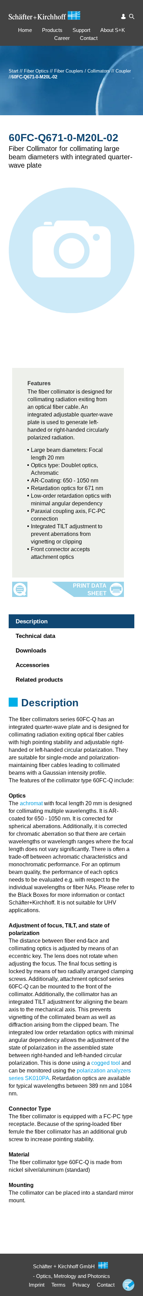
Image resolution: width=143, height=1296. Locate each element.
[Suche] (131, 16)
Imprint (36, 1285)
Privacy (81, 1285)
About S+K (112, 30)
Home (25, 30)
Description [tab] (32, 621)
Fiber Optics (36, 71)
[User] (123, 16)
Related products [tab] (39, 679)
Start (13, 71)
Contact (89, 38)
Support (81, 30)
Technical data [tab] (35, 636)
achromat (31, 803)
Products (52, 30)
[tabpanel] (71, 712)
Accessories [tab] (32, 665)
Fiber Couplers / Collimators (82, 71)
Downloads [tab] (31, 650)
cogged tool (105, 1063)
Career (62, 38)
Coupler (123, 71)
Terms (58, 1285)
